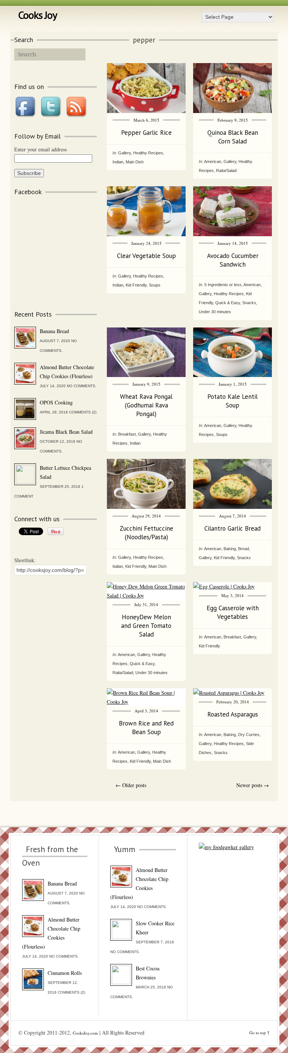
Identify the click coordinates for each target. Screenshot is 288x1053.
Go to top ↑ (259, 1032)
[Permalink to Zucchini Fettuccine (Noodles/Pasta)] (146, 506)
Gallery (124, 153)
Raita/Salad (226, 170)
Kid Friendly (136, 285)
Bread (243, 548)
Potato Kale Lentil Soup (232, 400)
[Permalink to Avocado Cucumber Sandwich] (232, 234)
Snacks (249, 302)
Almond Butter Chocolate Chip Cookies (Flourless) (67, 372)
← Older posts (131, 785)
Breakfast (127, 434)
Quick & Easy (227, 302)
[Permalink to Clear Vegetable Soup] (146, 234)
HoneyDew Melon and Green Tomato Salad (146, 625)
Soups (154, 285)
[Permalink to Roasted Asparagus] (228, 692)
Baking (230, 548)
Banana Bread (54, 331)
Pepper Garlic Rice (146, 132)
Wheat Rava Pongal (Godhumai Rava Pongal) (146, 405)
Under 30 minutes (215, 311)
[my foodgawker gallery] (226, 847)
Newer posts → (252, 785)
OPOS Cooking (56, 402)
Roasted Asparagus (232, 714)
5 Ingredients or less (223, 284)
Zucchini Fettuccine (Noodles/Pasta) (146, 532)
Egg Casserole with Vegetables (233, 612)
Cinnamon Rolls (65, 972)
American (212, 161)
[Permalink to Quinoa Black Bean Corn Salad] (232, 111)
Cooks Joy (37, 15)
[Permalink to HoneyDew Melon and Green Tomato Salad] (146, 595)
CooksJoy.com (85, 1033)
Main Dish (135, 162)
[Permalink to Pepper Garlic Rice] (146, 111)
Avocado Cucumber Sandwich (232, 260)
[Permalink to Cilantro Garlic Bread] (232, 506)
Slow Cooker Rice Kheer (155, 928)
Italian (117, 566)
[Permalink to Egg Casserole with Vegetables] (224, 586)
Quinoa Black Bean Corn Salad (232, 136)
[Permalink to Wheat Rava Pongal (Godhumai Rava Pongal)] (146, 375)
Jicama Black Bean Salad (66, 431)
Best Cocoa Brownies (147, 973)
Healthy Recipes (148, 153)
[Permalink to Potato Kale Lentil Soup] (232, 375)
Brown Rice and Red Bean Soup (146, 727)
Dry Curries (249, 734)
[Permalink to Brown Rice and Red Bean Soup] (146, 701)
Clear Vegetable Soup (146, 256)
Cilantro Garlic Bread (232, 528)
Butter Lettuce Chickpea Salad (65, 472)
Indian (117, 162)
